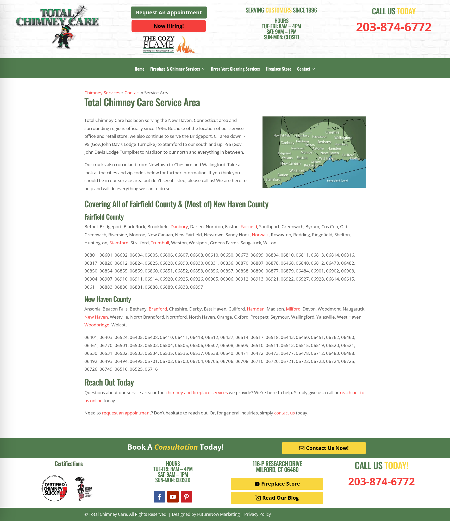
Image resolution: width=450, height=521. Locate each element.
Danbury (179, 227)
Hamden (256, 309)
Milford (293, 309)
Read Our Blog (280, 497)
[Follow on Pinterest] (186, 497)
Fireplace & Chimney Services (175, 69)
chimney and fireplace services (197, 392)
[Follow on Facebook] (159, 497)
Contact (303, 69)
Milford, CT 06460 (277, 469)
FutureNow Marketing (218, 514)
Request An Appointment (169, 12)
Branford (158, 309)
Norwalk (260, 235)
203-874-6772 (394, 26)
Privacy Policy (257, 514)
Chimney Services (102, 93)
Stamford (118, 243)
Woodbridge (96, 325)
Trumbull (160, 243)
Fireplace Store (278, 69)
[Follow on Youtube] (173, 497)
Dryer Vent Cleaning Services (235, 69)
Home (140, 69)
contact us (284, 413)
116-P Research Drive (277, 463)
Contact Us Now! (327, 447)
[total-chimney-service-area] (314, 186)
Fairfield (249, 227)
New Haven (96, 317)
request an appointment (126, 413)
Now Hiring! (169, 25)
